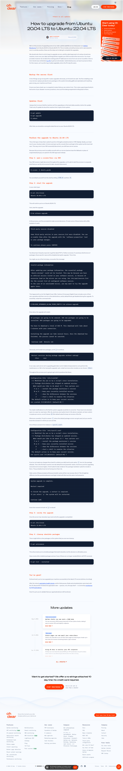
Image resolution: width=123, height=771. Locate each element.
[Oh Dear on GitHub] (81, 766)
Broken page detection (14, 749)
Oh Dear (13, 766)
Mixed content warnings (14, 752)
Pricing (103, 728)
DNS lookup (104, 753)
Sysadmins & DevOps (51, 730)
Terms (102, 766)
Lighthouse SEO (29, 738)
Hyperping (73, 742)
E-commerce (48, 733)
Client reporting (12, 747)
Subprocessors (112, 766)
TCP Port (27, 746)
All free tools (106, 745)
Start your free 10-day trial (105, 715)
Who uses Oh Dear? (88, 745)
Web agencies (49, 735)
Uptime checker (106, 748)
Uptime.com (67, 740)
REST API (85, 735)
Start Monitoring (108, 7)
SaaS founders (49, 740)
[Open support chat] (118, 766)
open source (67, 744)
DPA (106, 766)
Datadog (66, 742)
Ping (26, 743)
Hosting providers (50, 743)
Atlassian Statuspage (70, 746)
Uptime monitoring (12, 728)
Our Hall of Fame (88, 747)
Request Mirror (106, 751)
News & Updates (87, 733)
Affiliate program (88, 757)
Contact (103, 733)
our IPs (49, 61)
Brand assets (87, 754)
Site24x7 (74, 738)
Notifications (29, 728)
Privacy (97, 766)
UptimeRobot (67, 734)
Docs (84, 728)
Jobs (102, 738)
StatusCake (67, 738)
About (103, 730)
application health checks (46, 583)
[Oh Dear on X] (78, 766)
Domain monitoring (30, 730)
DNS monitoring (29, 733)
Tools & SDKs (87, 738)
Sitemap (27, 740)
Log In (95, 7)
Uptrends (74, 740)
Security (104, 735)
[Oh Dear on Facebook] (85, 766)
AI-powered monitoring (14, 733)
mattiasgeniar (54, 36)
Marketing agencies (51, 738)
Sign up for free (111, 58)
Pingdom (70, 736)
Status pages (11, 744)
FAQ (84, 730)
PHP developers (49, 728)
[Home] (11, 7)
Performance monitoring (14, 759)
